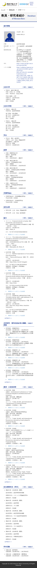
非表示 (30, 87)
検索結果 (12, 10)
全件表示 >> (8, 318)
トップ (3, 10)
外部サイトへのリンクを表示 (16, 234)
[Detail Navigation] (31, 3)
